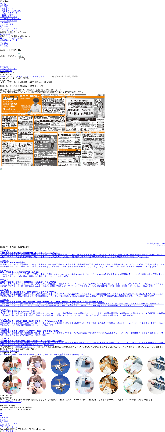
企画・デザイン (7, 15)
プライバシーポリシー (9, 30)
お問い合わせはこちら (10, 402)
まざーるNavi (5, 354)
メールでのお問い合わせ (13, 38)
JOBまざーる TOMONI (32, 354)
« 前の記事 (4, 351)
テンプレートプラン (10, 19)
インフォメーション (8, 28)
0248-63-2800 (7, 34)
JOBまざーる (6, 9)
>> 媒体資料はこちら (156, 243)
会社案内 (4, 5)
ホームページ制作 (8, 17)
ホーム (3, 3)
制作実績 (4, 26)
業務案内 (61, 354)
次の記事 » (14, 351)
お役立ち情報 (71, 354)
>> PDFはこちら (159, 245)
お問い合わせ (6, 71)
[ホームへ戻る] (8, 40)
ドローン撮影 (7, 24)
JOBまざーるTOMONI (10, 11)
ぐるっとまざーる (8, 13)
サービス (4, 7)
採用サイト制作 (8, 21)
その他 (80, 354)
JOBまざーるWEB (23, 347)
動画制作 (5, 22)
